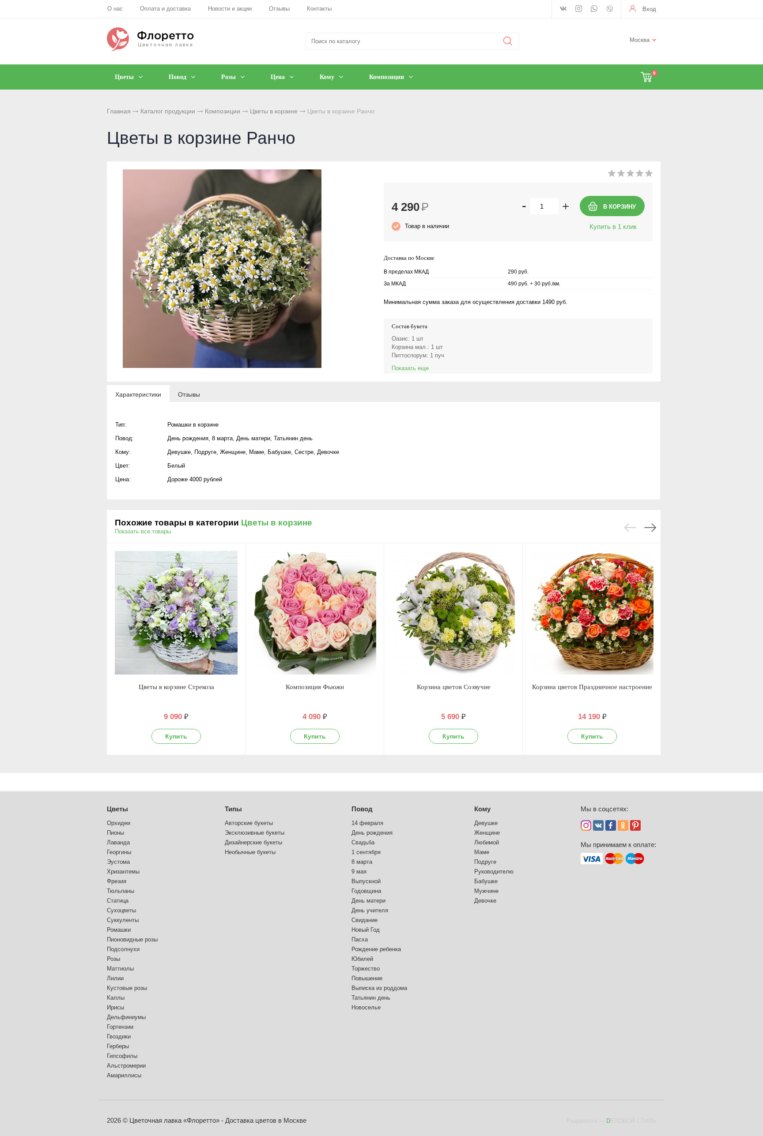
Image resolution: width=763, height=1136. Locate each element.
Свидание (364, 920)
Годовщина (366, 891)
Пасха (359, 939)
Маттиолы (120, 968)
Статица (117, 900)
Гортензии (120, 1027)
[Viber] (609, 10)
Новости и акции (230, 8)
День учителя (369, 910)
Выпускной (366, 881)
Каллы (116, 997)
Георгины (119, 852)
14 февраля (367, 823)
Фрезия (116, 881)
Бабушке (486, 881)
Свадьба (362, 842)
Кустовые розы (127, 988)
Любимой (486, 842)
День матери (368, 900)
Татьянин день (370, 997)
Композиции (222, 111)
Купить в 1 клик (613, 226)
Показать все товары (143, 531)
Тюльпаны (120, 891)
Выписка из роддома (379, 988)
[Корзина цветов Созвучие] (453, 613)
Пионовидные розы (132, 939)
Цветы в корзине (274, 111)
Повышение (366, 978)
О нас (115, 8)
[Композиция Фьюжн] (314, 613)
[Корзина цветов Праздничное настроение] (592, 613)
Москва (640, 40)
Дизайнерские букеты (253, 842)
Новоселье (366, 1007)
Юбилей (362, 959)
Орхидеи (118, 823)
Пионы (115, 832)
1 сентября (366, 852)
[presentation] (138, 394)
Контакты (319, 8)
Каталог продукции (167, 111)
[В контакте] (563, 9)
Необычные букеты (250, 852)
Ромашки (119, 929)
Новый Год (365, 929)
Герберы (118, 1046)
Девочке (485, 900)
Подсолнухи (123, 949)
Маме (481, 852)
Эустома (118, 862)
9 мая (358, 871)
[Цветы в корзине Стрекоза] (176, 613)
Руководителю (494, 871)
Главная (119, 111)
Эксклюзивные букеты (254, 832)
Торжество (365, 968)
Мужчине (486, 891)
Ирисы (115, 1007)
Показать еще (410, 368)
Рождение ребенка (376, 949)
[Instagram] (578, 9)
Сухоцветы (121, 910)
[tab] (138, 394)
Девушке (486, 823)
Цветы (117, 809)
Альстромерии (126, 1065)
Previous (630, 527)
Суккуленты (123, 920)
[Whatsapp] (594, 9)
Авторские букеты (249, 823)
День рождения (372, 832)
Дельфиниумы (126, 1017)
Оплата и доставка (165, 8)
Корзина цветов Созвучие (454, 686)
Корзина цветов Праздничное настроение (592, 686)
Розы (113, 959)
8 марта (361, 862)
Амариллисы (124, 1075)
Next (650, 527)
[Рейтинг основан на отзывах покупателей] (630, 175)
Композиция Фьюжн (315, 686)
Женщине (487, 832)
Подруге (485, 862)
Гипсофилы (122, 1056)
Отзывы (279, 8)
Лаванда (118, 842)
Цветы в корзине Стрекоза (176, 686)
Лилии (115, 978)
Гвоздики (119, 1036)
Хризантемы (123, 871)
